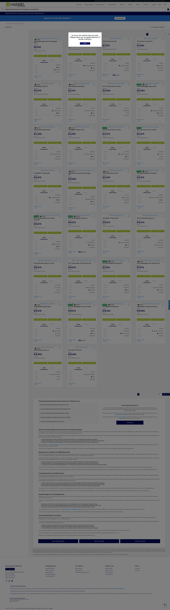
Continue (85, 43)
